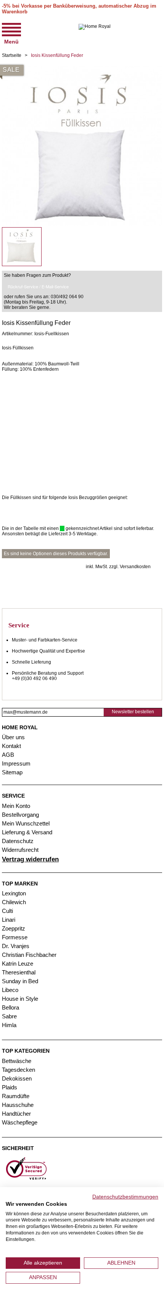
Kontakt (11, 746)
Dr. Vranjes (15, 946)
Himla (9, 1025)
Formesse (14, 937)
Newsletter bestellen (133, 711)
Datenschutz (18, 841)
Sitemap (12, 772)
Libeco (10, 990)
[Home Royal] (95, 33)
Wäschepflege (19, 1122)
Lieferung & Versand (27, 832)
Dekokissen (17, 1078)
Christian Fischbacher (29, 955)
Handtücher (16, 1113)
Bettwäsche (16, 1061)
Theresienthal (18, 972)
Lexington (14, 893)
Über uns (13, 737)
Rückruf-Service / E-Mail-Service (38, 286)
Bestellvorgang (20, 814)
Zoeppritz (13, 928)
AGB (8, 754)
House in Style (20, 998)
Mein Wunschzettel (26, 823)
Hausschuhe (18, 1105)
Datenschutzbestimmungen (125, 1197)
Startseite (11, 55)
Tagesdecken (18, 1069)
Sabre (9, 1016)
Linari (8, 919)
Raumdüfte (15, 1096)
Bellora (11, 1007)
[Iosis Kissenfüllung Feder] (82, 68)
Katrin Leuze (17, 963)
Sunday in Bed (20, 981)
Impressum (16, 763)
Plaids (9, 1087)
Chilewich (14, 902)
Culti (7, 911)
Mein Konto (16, 806)
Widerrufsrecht (20, 850)
